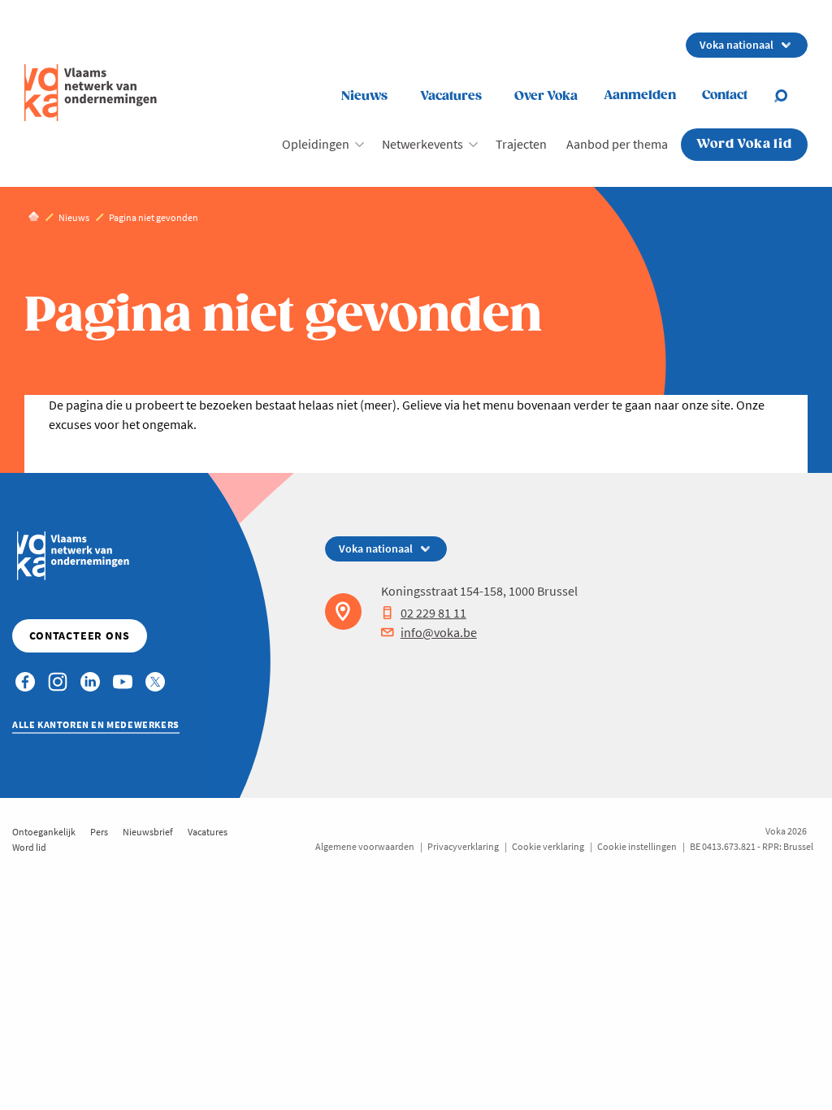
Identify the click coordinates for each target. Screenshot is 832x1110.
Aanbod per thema (617, 144)
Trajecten (521, 144)
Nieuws (364, 96)
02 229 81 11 (433, 613)
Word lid (29, 847)
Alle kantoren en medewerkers (96, 724)
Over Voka (546, 96)
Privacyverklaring (463, 846)
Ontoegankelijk (44, 832)
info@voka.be (439, 632)
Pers (99, 832)
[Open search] (791, 96)
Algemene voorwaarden (364, 846)
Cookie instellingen (637, 846)
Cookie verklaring (548, 846)
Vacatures (451, 96)
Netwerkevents (422, 144)
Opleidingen (315, 144)
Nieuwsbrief (148, 832)
